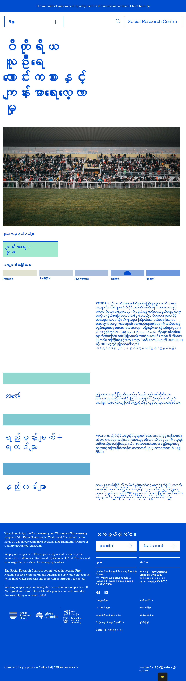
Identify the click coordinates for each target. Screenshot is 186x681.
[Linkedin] (106, 592)
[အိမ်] (152, 21)
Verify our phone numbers (116, 578)
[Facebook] (98, 592)
